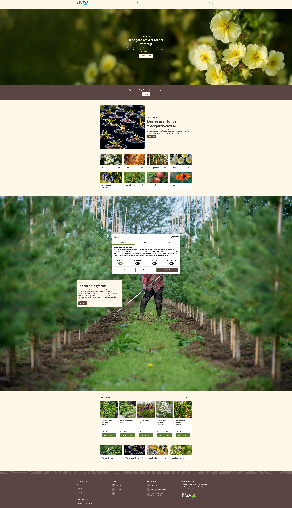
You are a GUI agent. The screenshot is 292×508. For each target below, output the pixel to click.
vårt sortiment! (146, 55)
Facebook (119, 485)
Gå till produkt (109, 435)
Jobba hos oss (81, 496)
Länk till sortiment (118, 398)
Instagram (119, 489)
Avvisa (124, 269)
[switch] (137, 263)
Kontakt (79, 488)
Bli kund (79, 492)
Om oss (79, 485)
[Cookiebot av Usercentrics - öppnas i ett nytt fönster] (172, 237)
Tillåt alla (167, 269)
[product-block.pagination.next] (189, 397)
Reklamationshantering (84, 503)
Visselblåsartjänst (82, 499)
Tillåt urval (146, 269)
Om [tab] (169, 242)
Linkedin (118, 494)
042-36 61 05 (155, 485)
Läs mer (146, 94)
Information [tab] (146, 242)
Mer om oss (152, 136)
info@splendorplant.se (158, 490)
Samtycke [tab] (123, 242)
